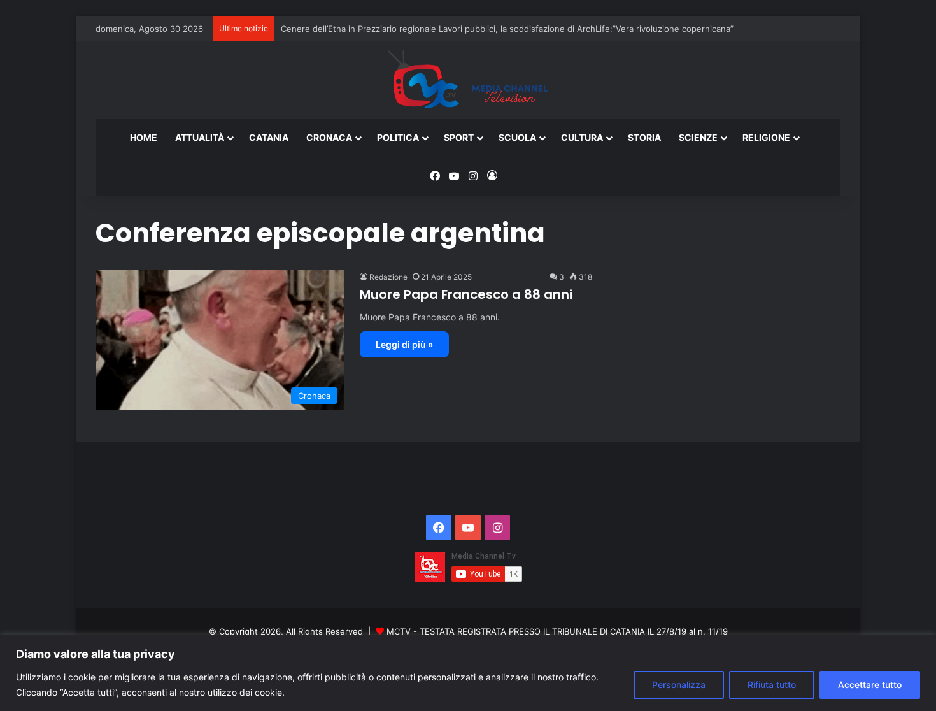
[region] (468, 673)
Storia (644, 137)
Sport (459, 137)
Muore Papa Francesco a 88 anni (466, 294)
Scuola (517, 137)
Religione (766, 137)
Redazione (388, 277)
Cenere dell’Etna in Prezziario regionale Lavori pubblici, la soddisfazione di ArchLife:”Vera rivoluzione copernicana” (507, 29)
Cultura (582, 137)
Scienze (698, 137)
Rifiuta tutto (772, 684)
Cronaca (329, 137)
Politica (398, 137)
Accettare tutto (870, 684)
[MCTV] (467, 80)
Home (143, 137)
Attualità (199, 137)
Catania (268, 137)
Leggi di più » (404, 344)
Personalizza (679, 684)
